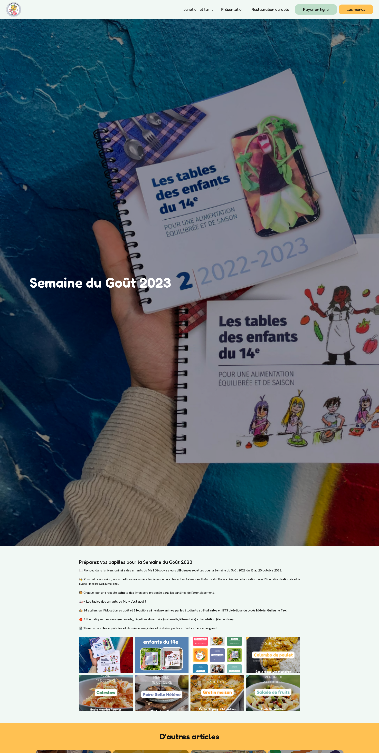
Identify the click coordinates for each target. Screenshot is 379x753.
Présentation (232, 9)
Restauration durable (270, 9)
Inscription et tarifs (197, 9)
